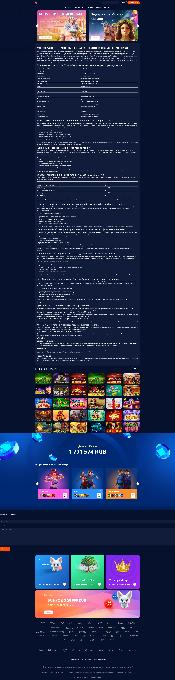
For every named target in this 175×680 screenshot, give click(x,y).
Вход (123, 3)
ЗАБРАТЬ (95, 38)
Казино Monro (68, 7)
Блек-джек (107, 7)
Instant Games (91, 7)
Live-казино (77, 7)
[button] (37, 483)
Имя (1, 518)
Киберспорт (99, 7)
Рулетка (84, 7)
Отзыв (2, 526)
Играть (136, 369)
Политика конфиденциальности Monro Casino (80, 659)
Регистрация (133, 3)
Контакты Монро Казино (100, 659)
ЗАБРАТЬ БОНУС (46, 37)
